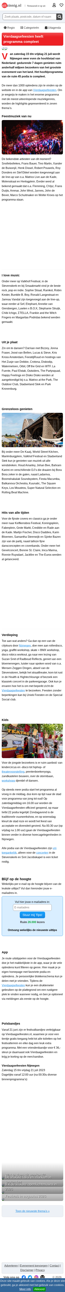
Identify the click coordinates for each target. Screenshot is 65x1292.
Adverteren (11, 1265)
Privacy (40, 1270)
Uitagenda (54, 27)
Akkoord (39, 1289)
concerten (42, 852)
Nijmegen (25, 645)
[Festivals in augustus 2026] (32, 1199)
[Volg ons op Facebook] (24, 1277)
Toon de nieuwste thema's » (32, 1211)
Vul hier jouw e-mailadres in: (32, 901)
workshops (8, 780)
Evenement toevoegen (34, 1265)
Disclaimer (26, 1270)
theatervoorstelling (13, 771)
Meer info (25, 1289)
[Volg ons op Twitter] (30, 1277)
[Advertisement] (32, 241)
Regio (11, 27)
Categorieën (31, 27)
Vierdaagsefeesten (44, 90)
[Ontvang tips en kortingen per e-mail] (42, 1277)
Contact (54, 1265)
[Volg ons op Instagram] (36, 1277)
